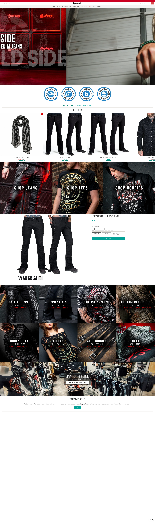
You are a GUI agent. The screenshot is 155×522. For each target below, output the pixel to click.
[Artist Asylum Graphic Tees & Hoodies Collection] (97, 304)
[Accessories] (97, 342)
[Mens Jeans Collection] (26, 188)
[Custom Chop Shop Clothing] (135, 304)
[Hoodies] (129, 188)
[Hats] (135, 342)
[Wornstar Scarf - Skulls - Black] (21, 134)
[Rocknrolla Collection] (19, 342)
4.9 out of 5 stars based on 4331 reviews (83, 105)
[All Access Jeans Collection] (19, 304)
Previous (17, 245)
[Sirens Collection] (58, 342)
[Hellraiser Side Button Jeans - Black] (108, 134)
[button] (54, 6)
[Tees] (77, 188)
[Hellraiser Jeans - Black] (65, 134)
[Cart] (152, 3)
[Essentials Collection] (58, 304)
